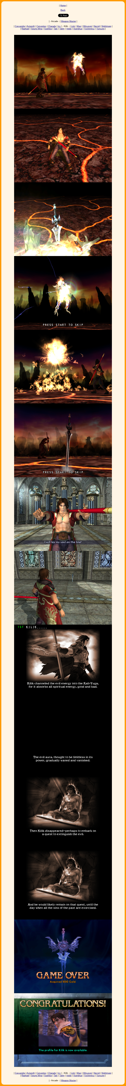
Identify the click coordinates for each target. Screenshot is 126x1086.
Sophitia (48, 28)
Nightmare (106, 26)
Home (63, 5)
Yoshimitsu (89, 28)
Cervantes (41, 26)
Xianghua (77, 28)
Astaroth (31, 26)
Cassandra (20, 26)
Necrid (97, 26)
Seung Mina (36, 28)
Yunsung (100, 28)
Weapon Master (68, 21)
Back (63, 10)
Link (73, 26)
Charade (52, 26)
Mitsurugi (87, 26)
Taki (56, 28)
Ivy (59, 26)
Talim (61, 28)
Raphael (25, 28)
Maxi (79, 26)
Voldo (69, 28)
